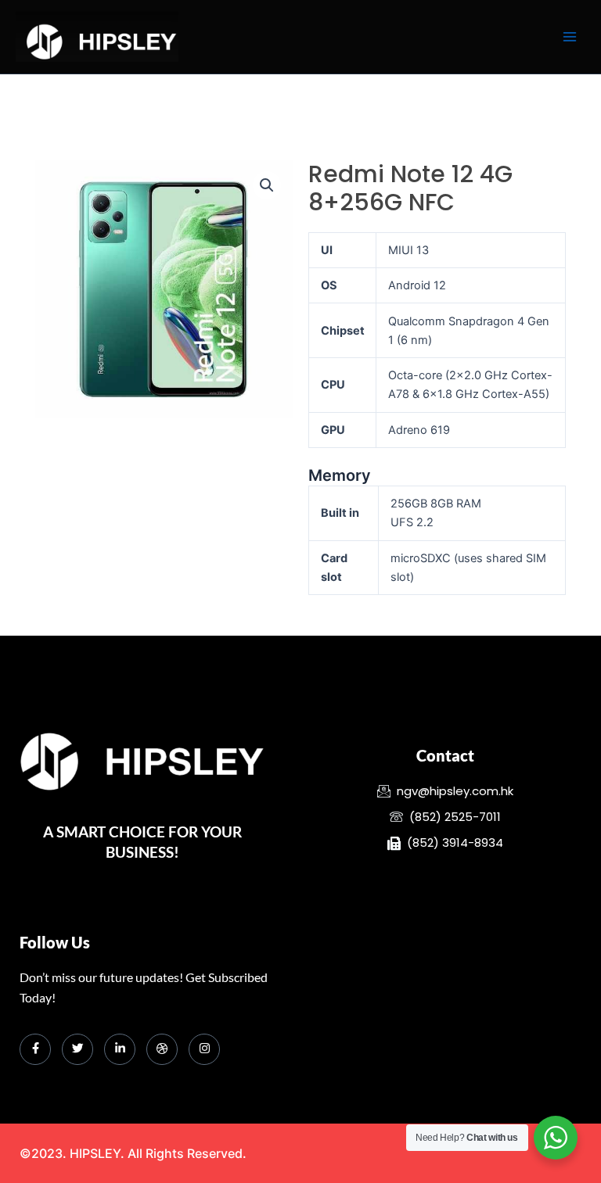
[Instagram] (204, 1049)
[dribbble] (162, 1049)
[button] (267, 185)
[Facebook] (35, 1049)
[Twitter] (77, 1049)
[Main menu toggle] (569, 36)
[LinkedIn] (119, 1049)
